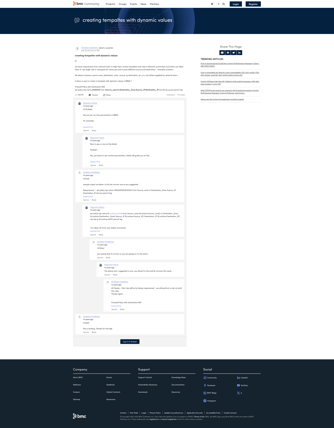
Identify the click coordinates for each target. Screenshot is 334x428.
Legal (144, 413)
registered (153, 419)
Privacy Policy (155, 413)
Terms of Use (199, 416)
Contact (123, 413)
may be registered (169, 419)
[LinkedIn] (239, 52)
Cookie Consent (230, 413)
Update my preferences (173, 413)
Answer (95, 95)
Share (108, 95)
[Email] (222, 52)
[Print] (228, 52)
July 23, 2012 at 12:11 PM (90, 50)
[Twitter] (233, 52)
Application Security (195, 413)
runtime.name (115, 213)
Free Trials (134, 413)
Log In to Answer (130, 341)
